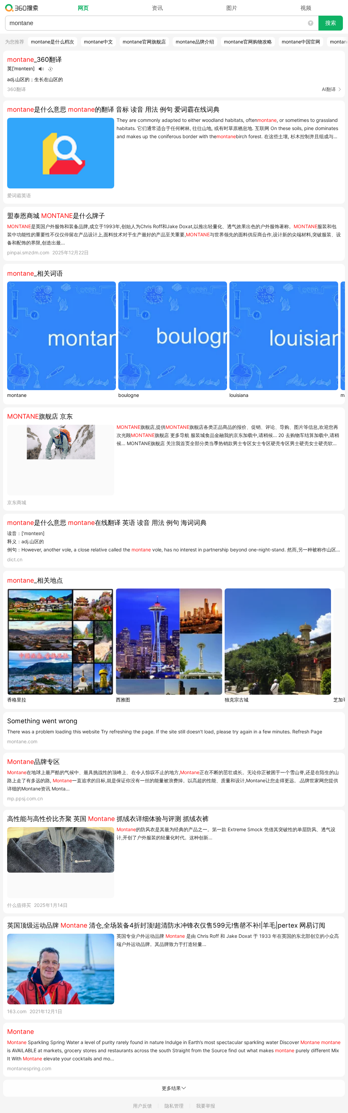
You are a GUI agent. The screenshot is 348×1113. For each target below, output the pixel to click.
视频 (305, 7)
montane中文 (98, 41)
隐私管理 (174, 1106)
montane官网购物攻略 (248, 41)
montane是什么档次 (52, 41)
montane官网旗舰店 (144, 41)
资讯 (157, 7)
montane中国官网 (301, 41)
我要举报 (205, 1106)
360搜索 (23, 8)
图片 (231, 7)
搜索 (330, 23)
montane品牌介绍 (195, 41)
